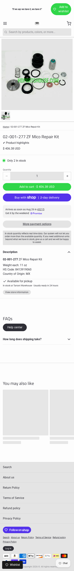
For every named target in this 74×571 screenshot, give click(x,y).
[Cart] (67, 23)
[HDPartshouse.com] (37, 23)
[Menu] (6, 23)
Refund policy (11, 508)
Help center (14, 327)
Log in (8, 548)
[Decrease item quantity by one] (6, 176)
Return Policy (11, 487)
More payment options (37, 224)
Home (6, 127)
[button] (37, 187)
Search (7, 467)
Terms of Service (13, 498)
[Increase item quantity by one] (67, 176)
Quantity (7, 169)
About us (8, 477)
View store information (17, 292)
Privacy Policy (12, 518)
